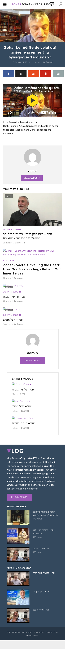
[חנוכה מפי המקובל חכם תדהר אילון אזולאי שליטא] (18, 517)
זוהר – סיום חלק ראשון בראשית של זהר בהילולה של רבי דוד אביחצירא (27, 236)
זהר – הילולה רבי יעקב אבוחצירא (43, 531)
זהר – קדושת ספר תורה (44, 572)
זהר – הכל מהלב (13, 320)
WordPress (32, 635)
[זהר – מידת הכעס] (18, 554)
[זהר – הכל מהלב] (32, 401)
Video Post (9, 260)
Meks (41, 632)
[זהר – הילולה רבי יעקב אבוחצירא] (18, 536)
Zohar (16, 4)
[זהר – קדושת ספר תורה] (18, 578)
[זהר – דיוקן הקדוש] (18, 597)
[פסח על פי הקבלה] (32, 384)
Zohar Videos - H (12, 229)
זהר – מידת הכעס (41, 548)
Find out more (19, 497)
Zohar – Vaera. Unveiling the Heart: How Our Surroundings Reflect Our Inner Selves (32, 269)
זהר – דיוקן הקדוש (41, 591)
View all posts (32, 178)
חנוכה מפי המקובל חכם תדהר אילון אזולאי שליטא (45, 513)
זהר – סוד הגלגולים (23, 423)
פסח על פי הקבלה (14, 296)
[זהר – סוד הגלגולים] (32, 418)
